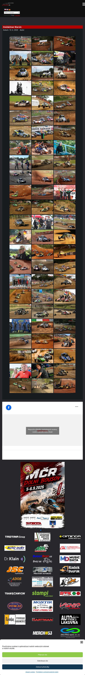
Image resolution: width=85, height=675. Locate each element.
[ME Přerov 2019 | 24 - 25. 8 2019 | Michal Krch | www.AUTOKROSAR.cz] (42, 386)
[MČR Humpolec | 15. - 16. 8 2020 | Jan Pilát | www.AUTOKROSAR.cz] (42, 222)
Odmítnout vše (42, 661)
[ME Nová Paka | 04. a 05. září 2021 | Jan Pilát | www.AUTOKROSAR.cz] (20, 237)
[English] (7, 10)
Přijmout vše (42, 655)
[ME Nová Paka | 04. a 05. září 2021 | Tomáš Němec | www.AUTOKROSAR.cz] (64, 341)
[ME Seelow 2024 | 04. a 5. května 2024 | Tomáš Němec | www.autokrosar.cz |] (20, 58)
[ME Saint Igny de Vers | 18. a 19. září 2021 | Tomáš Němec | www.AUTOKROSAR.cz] (20, 341)
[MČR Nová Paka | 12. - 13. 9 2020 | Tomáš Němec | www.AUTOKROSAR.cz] (42, 192)
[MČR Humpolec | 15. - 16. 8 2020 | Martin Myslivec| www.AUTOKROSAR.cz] (20, 386)
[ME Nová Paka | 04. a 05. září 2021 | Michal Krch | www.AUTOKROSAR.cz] (42, 341)
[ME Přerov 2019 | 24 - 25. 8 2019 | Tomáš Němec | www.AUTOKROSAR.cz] (64, 281)
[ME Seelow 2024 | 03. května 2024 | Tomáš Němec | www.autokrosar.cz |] (64, 58)
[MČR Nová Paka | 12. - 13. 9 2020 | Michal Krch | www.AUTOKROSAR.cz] (64, 177)
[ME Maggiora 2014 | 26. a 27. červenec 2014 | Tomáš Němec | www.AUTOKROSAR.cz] (20, 103)
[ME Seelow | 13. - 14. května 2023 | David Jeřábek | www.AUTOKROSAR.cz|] (20, 88)
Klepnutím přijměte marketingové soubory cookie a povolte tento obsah (42, 430)
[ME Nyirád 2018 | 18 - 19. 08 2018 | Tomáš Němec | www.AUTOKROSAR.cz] (42, 252)
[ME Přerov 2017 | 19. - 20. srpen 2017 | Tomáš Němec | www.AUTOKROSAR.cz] (42, 103)
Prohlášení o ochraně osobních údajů (47, 672)
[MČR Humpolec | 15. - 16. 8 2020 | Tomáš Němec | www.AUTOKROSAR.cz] (64, 207)
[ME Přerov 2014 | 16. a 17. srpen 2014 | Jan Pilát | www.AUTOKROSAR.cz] (64, 88)
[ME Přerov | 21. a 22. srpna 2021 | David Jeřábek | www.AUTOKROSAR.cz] (42, 356)
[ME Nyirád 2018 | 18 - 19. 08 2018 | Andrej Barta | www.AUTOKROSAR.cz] (64, 386)
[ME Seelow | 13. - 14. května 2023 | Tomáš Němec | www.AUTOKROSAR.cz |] (42, 88)
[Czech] (5, 10)
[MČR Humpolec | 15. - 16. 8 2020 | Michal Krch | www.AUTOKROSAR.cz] (20, 207)
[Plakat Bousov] (42, 528)
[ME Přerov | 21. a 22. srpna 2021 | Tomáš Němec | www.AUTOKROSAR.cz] (20, 356)
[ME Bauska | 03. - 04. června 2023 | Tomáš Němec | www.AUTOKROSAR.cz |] (42, 73)
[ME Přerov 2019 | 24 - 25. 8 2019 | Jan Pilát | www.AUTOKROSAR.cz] (42, 296)
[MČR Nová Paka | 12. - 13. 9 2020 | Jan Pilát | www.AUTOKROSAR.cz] (42, 177)
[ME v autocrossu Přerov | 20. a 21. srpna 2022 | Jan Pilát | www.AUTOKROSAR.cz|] (20, 132)
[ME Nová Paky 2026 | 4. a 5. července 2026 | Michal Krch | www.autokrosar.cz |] (20, 43)
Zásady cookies (30, 672)
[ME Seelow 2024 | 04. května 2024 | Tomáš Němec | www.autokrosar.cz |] (42, 58)
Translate (17, 15)
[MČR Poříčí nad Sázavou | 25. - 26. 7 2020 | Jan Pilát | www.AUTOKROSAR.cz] (20, 118)
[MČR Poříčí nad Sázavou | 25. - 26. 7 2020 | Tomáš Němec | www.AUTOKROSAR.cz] (64, 103)
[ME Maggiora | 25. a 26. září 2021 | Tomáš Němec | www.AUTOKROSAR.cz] (20, 326)
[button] (82, 642)
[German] (9, 10)
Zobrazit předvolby (42, 667)
